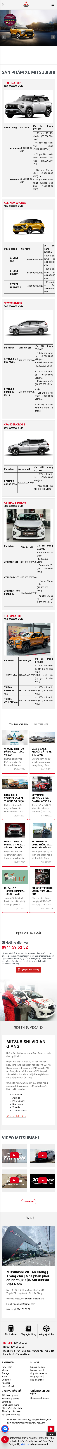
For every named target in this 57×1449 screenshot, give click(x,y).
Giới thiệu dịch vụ (10, 1395)
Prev (4, 37)
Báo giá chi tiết (37, 1380)
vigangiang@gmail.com (24, 1304)
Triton (4, 1376)
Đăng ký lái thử (37, 1376)
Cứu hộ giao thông (10, 1405)
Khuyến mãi (40, 724)
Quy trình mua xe (38, 1373)
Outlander (17, 1094)
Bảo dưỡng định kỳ (10, 1398)
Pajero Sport (18, 1101)
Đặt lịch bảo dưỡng (29, 969)
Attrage (16, 1098)
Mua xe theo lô (37, 1370)
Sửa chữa (6, 1402)
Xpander (16, 1107)
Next (53, 37)
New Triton (17, 1104)
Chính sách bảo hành (12, 1408)
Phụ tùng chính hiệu (11, 1411)
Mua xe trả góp (37, 1367)
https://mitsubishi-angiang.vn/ (29, 1298)
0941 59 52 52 (15, 947)
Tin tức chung (18, 724)
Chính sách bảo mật (39, 1398)
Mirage (5, 1370)
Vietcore (25, 1444)
